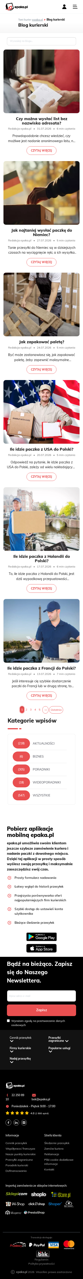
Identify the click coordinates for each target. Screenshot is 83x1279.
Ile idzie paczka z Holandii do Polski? (41, 558)
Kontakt (49, 1169)
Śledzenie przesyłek (56, 1143)
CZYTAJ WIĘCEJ (41, 150)
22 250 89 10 (15, 1097)
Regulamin (41, 1259)
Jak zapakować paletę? (41, 341)
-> (45, 709)
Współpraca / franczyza (20, 1148)
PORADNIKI (41, 769)
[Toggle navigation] (75, 6)
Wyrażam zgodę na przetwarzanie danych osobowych (38, 1023)
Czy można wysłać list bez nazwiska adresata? (41, 120)
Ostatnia (56, 709)
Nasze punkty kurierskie (21, 1154)
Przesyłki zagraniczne (19, 1159)
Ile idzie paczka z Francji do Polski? (41, 668)
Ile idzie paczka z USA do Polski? (41, 449)
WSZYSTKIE (41, 795)
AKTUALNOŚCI (44, 743)
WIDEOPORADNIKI (47, 782)
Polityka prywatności (41, 1263)
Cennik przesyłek (16, 1143)
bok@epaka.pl (41, 1099)
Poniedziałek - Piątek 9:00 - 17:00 (33, 1106)
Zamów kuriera (53, 1148)
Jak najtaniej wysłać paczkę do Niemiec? (41, 232)
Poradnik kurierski (17, 1165)
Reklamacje (51, 1154)
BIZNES (38, 756)
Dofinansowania (16, 1171)
